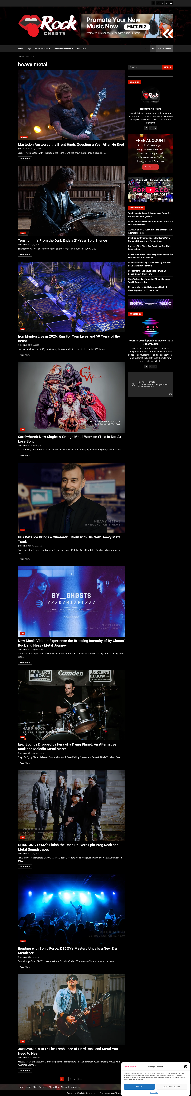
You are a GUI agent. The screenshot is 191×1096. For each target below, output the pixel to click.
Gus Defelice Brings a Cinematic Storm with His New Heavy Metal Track (71, 498)
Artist (22, 329)
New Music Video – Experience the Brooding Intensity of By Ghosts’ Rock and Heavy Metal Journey (71, 601)
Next (80, 1079)
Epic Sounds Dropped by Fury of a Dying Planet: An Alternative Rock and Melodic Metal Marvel (71, 705)
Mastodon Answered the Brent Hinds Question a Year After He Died (71, 105)
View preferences (171, 1086)
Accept (139, 1086)
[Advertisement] (127, 25)
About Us (80, 48)
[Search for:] (145, 67)
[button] (186, 1066)
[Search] (146, 48)
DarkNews (105, 1093)
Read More (25, 158)
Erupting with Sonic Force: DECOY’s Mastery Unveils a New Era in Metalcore (71, 909)
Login (29, 48)
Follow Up (24, 137)
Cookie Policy (154, 1093)
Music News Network (62, 48)
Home (20, 48)
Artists (23, 233)
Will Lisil (23, 149)
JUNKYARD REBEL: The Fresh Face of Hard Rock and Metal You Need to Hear (71, 1009)
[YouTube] (171, 3)
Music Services (41, 48)
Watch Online (164, 48)
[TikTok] (167, 3)
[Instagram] (153, 3)
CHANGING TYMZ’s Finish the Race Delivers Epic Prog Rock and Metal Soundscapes (71, 805)
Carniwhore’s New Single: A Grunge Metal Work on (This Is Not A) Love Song (71, 397)
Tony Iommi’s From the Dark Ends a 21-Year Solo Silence (71, 201)
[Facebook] (158, 3)
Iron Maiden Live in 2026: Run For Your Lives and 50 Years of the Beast (71, 297)
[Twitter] (162, 3)
